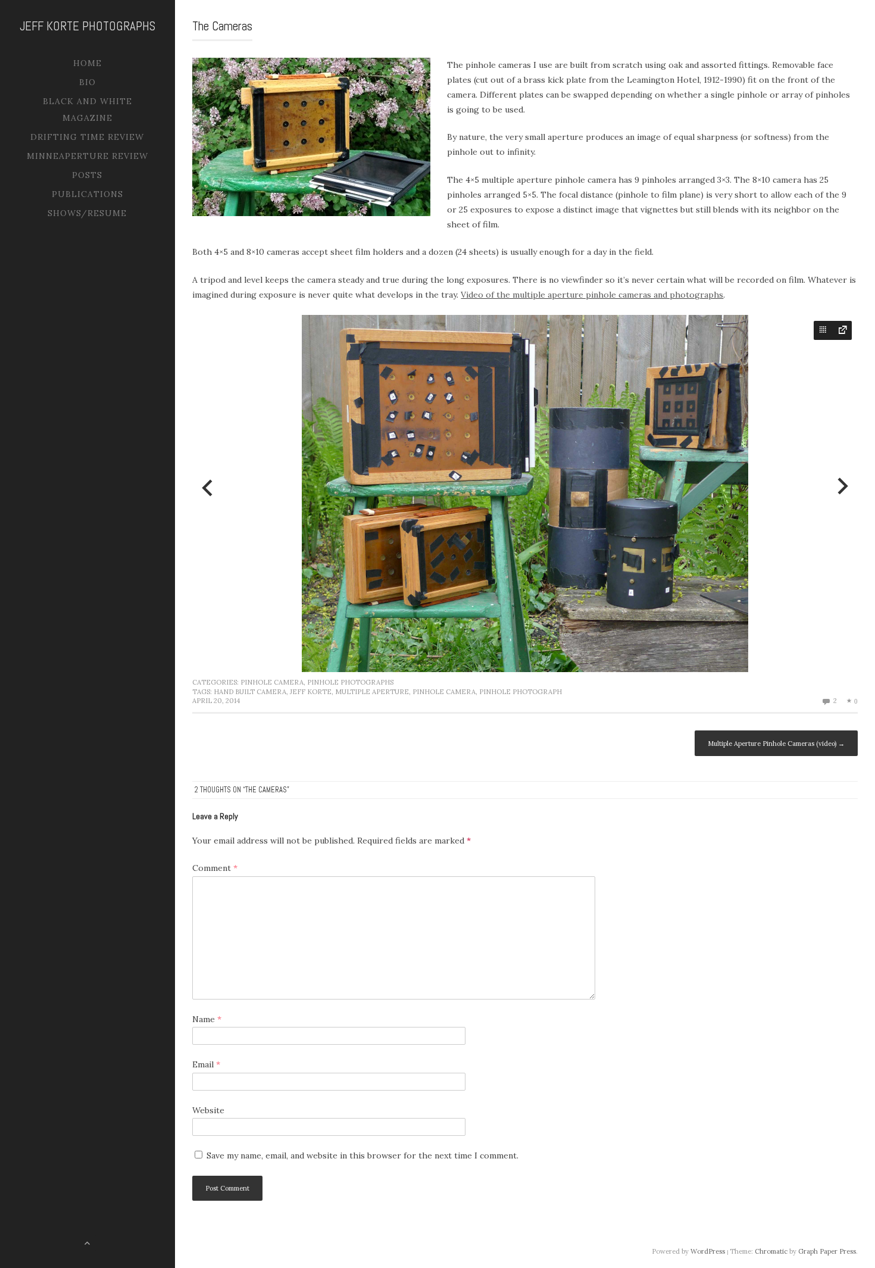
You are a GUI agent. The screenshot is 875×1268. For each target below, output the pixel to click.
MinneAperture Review (87, 156)
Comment (215, 868)
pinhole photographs (350, 682)
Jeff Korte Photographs (87, 26)
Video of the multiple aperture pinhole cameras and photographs (592, 294)
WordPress (707, 1251)
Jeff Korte (311, 692)
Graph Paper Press (827, 1251)
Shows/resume (87, 213)
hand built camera (250, 692)
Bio (87, 82)
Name (206, 1019)
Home (87, 63)
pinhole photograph (520, 692)
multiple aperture (372, 692)
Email (206, 1064)
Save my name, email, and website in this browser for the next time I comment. (362, 1155)
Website (208, 1110)
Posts (87, 175)
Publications (87, 194)
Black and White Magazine (87, 109)
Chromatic (771, 1251)
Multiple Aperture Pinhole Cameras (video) (776, 743)
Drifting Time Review (87, 137)
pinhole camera (272, 682)
